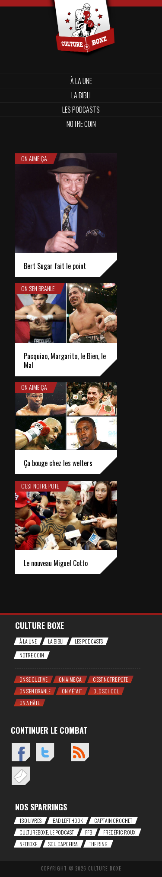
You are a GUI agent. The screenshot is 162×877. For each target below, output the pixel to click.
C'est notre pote (40, 485)
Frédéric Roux (119, 832)
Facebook (20, 753)
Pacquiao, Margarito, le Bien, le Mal (65, 360)
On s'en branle (37, 288)
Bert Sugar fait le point (55, 266)
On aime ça (34, 158)
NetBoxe (28, 844)
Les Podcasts (81, 109)
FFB (88, 832)
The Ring (98, 844)
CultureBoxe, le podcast (46, 832)
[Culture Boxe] (81, 14)
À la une (81, 81)
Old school (106, 691)
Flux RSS (79, 753)
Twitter (44, 753)
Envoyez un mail (20, 776)
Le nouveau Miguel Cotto (56, 563)
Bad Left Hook (68, 820)
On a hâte (29, 702)
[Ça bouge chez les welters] (66, 416)
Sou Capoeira (63, 844)
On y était (72, 691)
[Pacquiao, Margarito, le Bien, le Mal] (66, 313)
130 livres (30, 820)
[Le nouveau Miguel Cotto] (66, 515)
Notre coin (81, 124)
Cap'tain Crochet (113, 820)
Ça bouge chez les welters (58, 463)
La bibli (81, 95)
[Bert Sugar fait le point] (66, 203)
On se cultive (33, 679)
